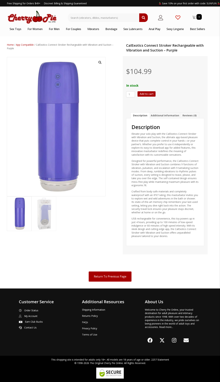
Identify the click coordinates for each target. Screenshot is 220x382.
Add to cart (146, 94)
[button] (100, 62)
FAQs (85, 322)
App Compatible (25, 44)
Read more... (166, 327)
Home (10, 44)
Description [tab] (140, 115)
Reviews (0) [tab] (190, 115)
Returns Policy (90, 315)
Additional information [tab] (165, 115)
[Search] (143, 17)
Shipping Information (93, 309)
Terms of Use (89, 334)
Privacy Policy (89, 328)
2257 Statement (160, 359)
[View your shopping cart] (194, 16)
